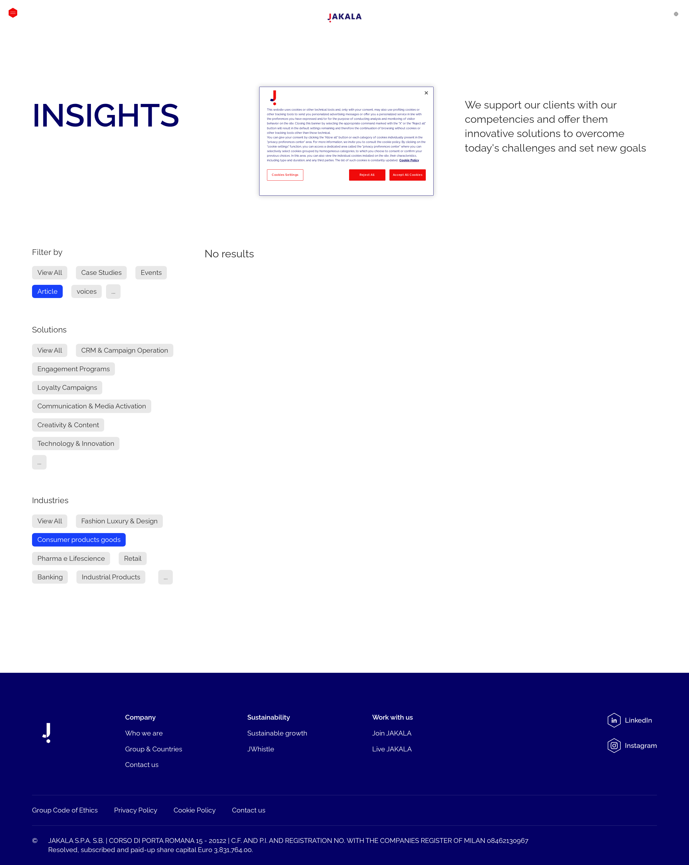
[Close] (426, 93)
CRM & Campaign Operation (124, 351)
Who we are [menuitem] (144, 733)
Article (47, 292)
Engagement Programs (73, 369)
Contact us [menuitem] (142, 765)
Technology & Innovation (75, 444)
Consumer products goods (79, 540)
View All (49, 273)
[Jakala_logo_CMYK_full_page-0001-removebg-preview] (344, 18)
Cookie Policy (409, 160)
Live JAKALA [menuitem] (392, 749)
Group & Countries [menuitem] (153, 749)
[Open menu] (13, 13)
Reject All (367, 175)
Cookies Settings (285, 175)
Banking (50, 577)
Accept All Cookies (407, 175)
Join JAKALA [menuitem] (392, 733)
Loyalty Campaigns (67, 388)
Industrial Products (111, 577)
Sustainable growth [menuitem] (277, 733)
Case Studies (101, 273)
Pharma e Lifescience (71, 559)
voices (87, 292)
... (113, 292)
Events (151, 273)
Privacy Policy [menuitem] (135, 810)
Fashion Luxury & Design (119, 521)
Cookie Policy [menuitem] (195, 810)
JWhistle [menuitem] (260, 749)
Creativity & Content (68, 425)
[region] (346, 141)
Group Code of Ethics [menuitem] (65, 810)
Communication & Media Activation (91, 406)
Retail (133, 559)
